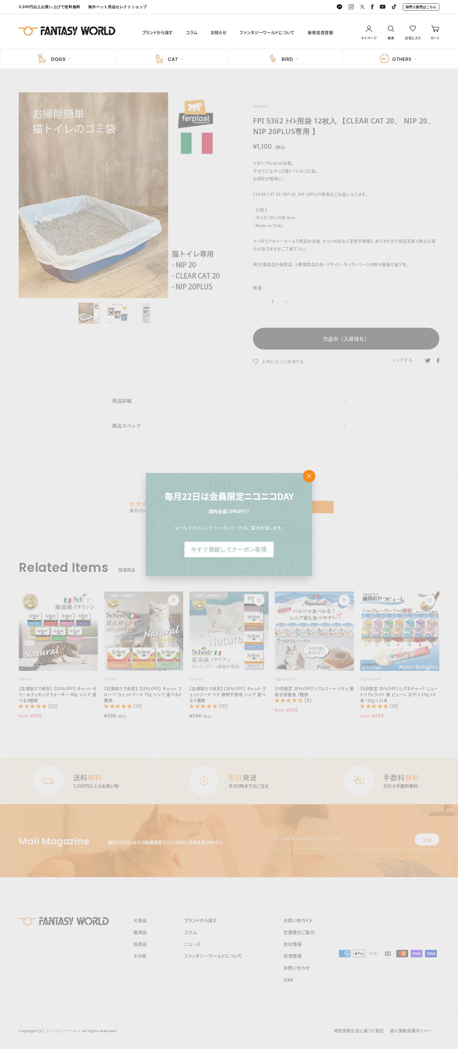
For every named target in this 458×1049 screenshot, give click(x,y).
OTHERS (402, 59)
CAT (173, 59)
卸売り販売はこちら (421, 6)
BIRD (287, 59)
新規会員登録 (320, 32)
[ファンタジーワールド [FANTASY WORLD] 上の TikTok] (394, 7)
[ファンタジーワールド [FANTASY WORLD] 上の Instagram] (351, 7)
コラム (192, 32)
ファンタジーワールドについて (267, 32)
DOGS (58, 59)
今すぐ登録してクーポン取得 (229, 549)
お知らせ (219, 32)
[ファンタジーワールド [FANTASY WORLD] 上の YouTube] (382, 7)
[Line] (339, 7)
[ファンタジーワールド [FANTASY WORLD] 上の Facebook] (372, 7)
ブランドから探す (157, 32)
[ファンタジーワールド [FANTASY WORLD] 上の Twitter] (362, 7)
